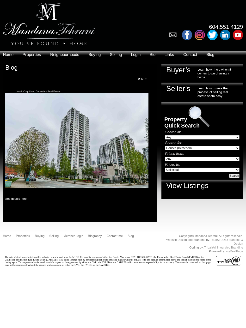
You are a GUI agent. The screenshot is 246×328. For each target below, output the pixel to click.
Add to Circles (200, 35)
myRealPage (234, 251)
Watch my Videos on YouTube (238, 35)
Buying (94, 54)
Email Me (174, 35)
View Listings (187, 185)
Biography (95, 236)
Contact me (115, 236)
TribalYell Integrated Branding (223, 247)
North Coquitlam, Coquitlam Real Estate (39, 91)
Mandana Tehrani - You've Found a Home (49, 22)
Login (136, 54)
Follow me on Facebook (187, 35)
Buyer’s (178, 70)
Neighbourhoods (64, 54)
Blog (210, 54)
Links (169, 54)
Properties (32, 54)
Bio (152, 54)
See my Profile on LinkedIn (225, 35)
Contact (190, 54)
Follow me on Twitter (212, 35)
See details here (16, 198)
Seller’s (178, 88)
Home (8, 54)
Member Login (73, 236)
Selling (116, 54)
